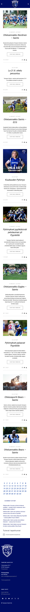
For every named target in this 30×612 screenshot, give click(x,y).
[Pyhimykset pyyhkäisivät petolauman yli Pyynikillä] (15, 215)
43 (20, 494)
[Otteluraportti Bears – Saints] (15, 382)
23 (15, 489)
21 (10, 489)
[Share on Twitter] (24, 60)
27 (25, 489)
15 (17, 486)
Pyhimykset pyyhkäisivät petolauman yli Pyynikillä (15, 232)
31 (12, 491)
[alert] (15, 535)
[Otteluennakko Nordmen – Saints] (15, 19)
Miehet (13, 32)
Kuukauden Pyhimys (15, 180)
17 (23, 486)
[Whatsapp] (18, 598)
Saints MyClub (4, 592)
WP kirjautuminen (5, 594)
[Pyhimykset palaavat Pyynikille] (15, 328)
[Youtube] (9, 598)
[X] (15, 598)
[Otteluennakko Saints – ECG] (15, 105)
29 (7, 491)
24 (17, 489)
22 (12, 489)
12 (10, 486)
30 (10, 491)
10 (4, 486)
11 (7, 486)
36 (25, 491)
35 (23, 491)
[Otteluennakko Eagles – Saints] (15, 272)
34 (20, 491)
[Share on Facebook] (22, 60)
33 (17, 491)
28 (4, 491)
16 (20, 486)
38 (7, 494)
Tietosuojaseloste (5, 580)
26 (23, 489)
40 (12, 494)
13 (12, 486)
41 (15, 494)
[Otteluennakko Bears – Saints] (15, 435)
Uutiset (18, 32)
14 (15, 486)
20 (7, 489)
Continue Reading (15, 54)
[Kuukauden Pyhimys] (15, 161)
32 (15, 491)
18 (25, 486)
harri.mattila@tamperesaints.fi (9, 576)
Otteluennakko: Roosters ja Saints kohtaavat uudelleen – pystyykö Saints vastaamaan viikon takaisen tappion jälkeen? (14, 507)
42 (17, 494)
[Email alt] (21, 598)
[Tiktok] (12, 598)
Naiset (13, 226)
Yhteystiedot (4, 569)
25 (20, 489)
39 (10, 494)
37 (4, 494)
